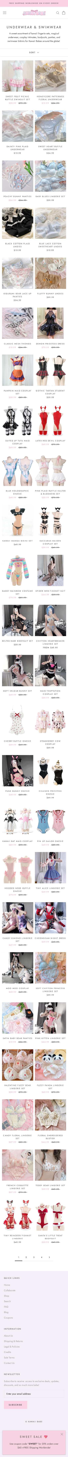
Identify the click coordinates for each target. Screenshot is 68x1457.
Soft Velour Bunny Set (17, 691)
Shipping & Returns (13, 1341)
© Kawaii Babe (34, 1421)
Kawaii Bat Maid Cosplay (17, 841)
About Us (8, 1335)
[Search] (57, 12)
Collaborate (9, 1290)
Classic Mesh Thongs (17, 343)
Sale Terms (9, 1357)
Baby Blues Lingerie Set (50, 196)
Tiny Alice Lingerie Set (50, 888)
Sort (33, 52)
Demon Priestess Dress (50, 343)
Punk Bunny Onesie (17, 791)
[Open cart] (63, 12)
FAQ (6, 1306)
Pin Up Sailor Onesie (50, 841)
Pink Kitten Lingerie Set (50, 1038)
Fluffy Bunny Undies (50, 293)
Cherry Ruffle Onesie (17, 741)
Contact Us (9, 1363)
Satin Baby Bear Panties (18, 1038)
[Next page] (49, 1257)
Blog (6, 1312)
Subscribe (15, 1404)
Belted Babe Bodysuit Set (17, 641)
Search (7, 1301)
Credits (7, 1352)
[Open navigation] (4, 12)
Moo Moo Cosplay (17, 988)
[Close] (62, 1434)
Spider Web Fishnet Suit (50, 591)
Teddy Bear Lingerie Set (50, 1185)
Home (7, 1285)
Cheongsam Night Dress (50, 938)
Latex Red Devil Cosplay (50, 440)
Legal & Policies (12, 1346)
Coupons (8, 1317)
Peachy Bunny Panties (18, 196)
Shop (6, 1295)
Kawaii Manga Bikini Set (17, 541)
